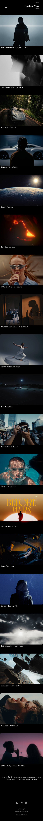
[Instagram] (21, 803)
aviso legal (21, 809)
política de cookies (21, 814)
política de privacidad (21, 811)
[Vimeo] (17, 803)
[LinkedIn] (25, 803)
